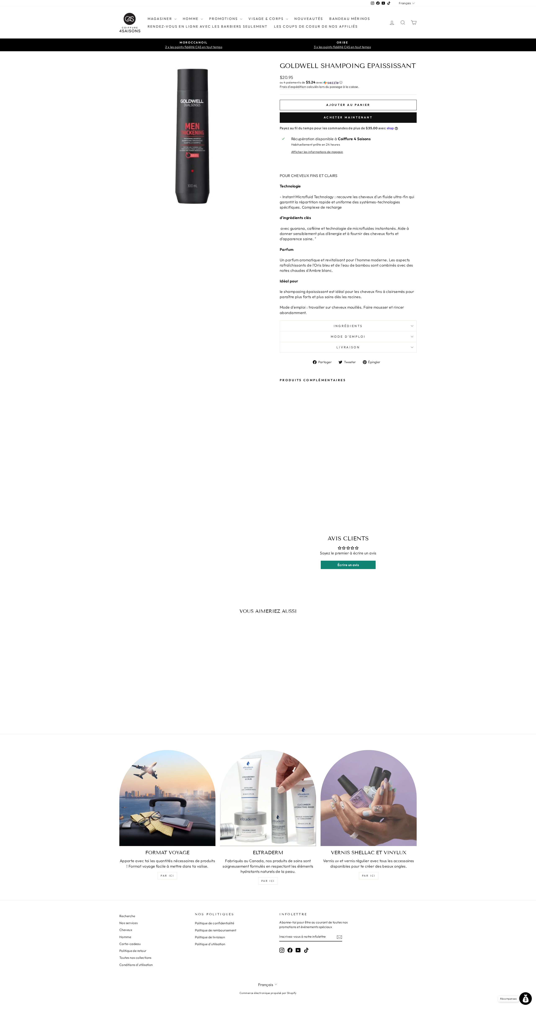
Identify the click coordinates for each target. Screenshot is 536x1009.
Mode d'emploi (348, 336)
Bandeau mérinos (349, 19)
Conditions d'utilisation (136, 965)
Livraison (348, 347)
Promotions (224, 19)
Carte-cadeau (130, 944)
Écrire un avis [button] (348, 565)
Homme (191, 19)
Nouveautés (308, 19)
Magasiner (160, 19)
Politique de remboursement (215, 930)
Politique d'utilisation (210, 944)
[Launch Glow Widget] (525, 998)
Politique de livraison (210, 937)
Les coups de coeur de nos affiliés (316, 26)
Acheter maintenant (348, 117)
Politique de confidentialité (214, 923)
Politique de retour (133, 951)
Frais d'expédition (293, 87)
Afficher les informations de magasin (317, 152)
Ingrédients (348, 326)
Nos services (128, 923)
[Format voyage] (167, 798)
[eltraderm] (268, 798)
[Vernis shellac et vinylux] (369, 798)
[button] (348, 82)
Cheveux (125, 930)
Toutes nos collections (135, 958)
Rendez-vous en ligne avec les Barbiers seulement (208, 26)
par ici (167, 875)
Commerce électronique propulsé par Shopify (268, 993)
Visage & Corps (267, 19)
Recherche (127, 916)
